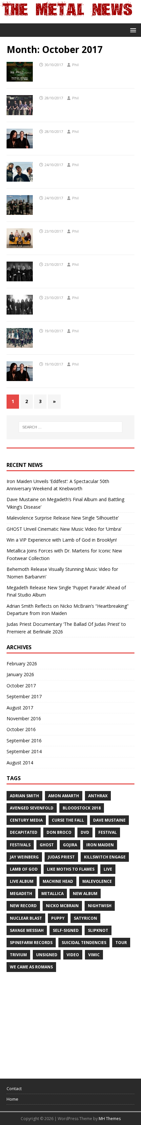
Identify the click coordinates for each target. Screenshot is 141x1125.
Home (12, 1099)
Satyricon (85, 918)
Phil (75, 64)
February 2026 (22, 663)
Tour (121, 942)
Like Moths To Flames (70, 869)
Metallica (52, 893)
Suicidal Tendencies (84, 942)
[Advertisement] (56, 1022)
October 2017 (21, 685)
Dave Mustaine (109, 820)
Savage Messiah (27, 930)
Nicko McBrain (62, 905)
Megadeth (21, 893)
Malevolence (97, 881)
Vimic (94, 955)
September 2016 (24, 740)
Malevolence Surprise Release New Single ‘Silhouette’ (63, 518)
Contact (14, 1088)
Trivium (18, 955)
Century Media (26, 820)
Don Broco (59, 832)
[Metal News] (66, 19)
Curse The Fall (68, 820)
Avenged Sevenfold (31, 808)
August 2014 (20, 762)
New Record (23, 905)
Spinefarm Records (31, 942)
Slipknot (98, 930)
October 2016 (21, 729)
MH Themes (110, 1118)
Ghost (47, 845)
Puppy (58, 918)
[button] (132, 30)
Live (108, 869)
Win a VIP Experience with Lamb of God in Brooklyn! (62, 540)
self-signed (66, 930)
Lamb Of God (24, 869)
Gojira (70, 845)
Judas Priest (61, 857)
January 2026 (20, 674)
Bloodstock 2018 (82, 808)
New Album (85, 893)
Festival (107, 832)
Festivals (20, 845)
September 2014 (24, 751)
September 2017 (24, 696)
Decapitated (23, 832)
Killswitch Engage (105, 857)
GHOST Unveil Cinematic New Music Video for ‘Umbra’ (64, 529)
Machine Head (58, 881)
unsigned (46, 955)
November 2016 (24, 718)
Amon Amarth (63, 796)
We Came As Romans (31, 967)
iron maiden (100, 845)
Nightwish (99, 905)
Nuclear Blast (26, 918)
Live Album (21, 881)
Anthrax (98, 796)
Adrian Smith (24, 796)
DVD (85, 832)
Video (73, 955)
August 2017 (20, 707)
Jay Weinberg (24, 857)
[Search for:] (70, 427)
